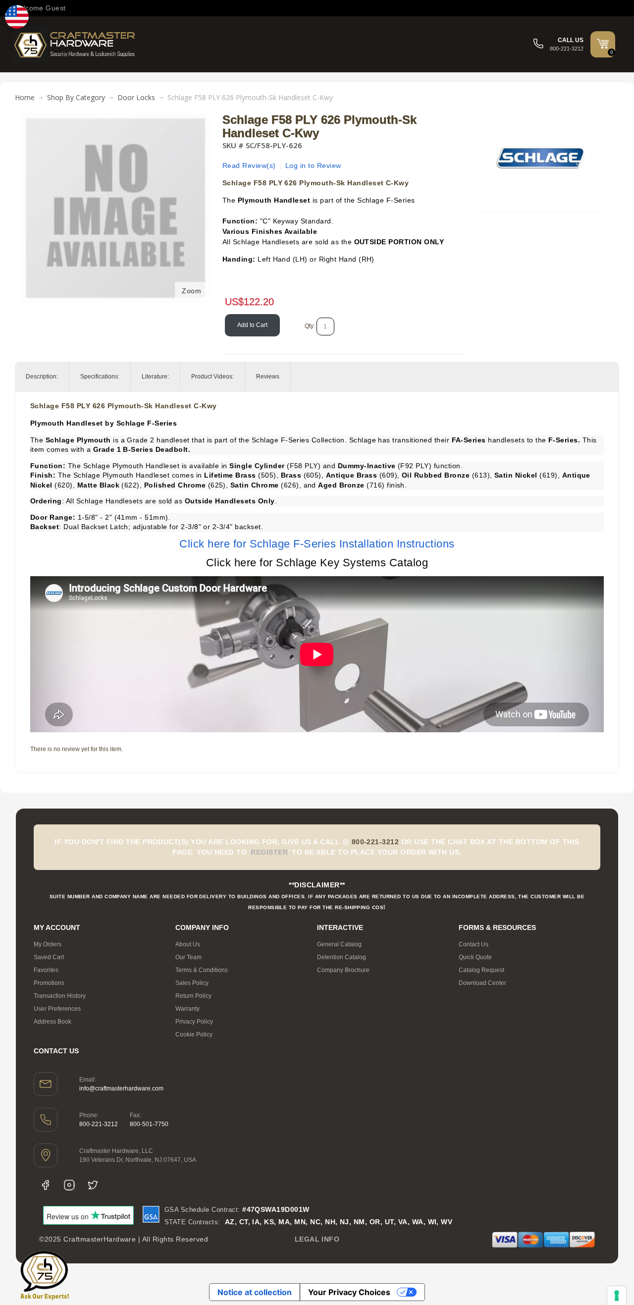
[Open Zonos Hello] (17, 17)
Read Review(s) (249, 165)
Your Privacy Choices (349, 1292)
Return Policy (193, 995)
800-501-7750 (149, 1124)
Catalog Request (481, 970)
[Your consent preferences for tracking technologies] (616, 1295)
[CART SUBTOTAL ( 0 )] (602, 43)
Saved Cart (49, 957)
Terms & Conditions (201, 970)
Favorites (46, 970)
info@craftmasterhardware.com (121, 1088)
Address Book (52, 1021)
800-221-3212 (98, 1124)
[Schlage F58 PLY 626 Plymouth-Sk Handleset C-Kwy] (115, 118)
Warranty (187, 1008)
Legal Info (317, 1239)
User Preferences (57, 1008)
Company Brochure (343, 970)
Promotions (49, 982)
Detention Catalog (341, 957)
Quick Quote (475, 957)
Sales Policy (192, 982)
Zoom (191, 291)
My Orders (47, 944)
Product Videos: (212, 376)
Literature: (155, 376)
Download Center (482, 982)
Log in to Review (313, 165)
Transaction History (60, 995)
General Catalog (339, 944)
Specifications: (99, 376)
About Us (187, 944)
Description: (42, 376)
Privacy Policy (194, 1021)
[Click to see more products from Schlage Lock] (540, 158)
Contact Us (473, 944)
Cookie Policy (193, 1034)
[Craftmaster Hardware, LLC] (75, 44)
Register (269, 852)
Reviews (267, 376)
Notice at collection (254, 1292)
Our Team (188, 957)
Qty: (310, 326)
